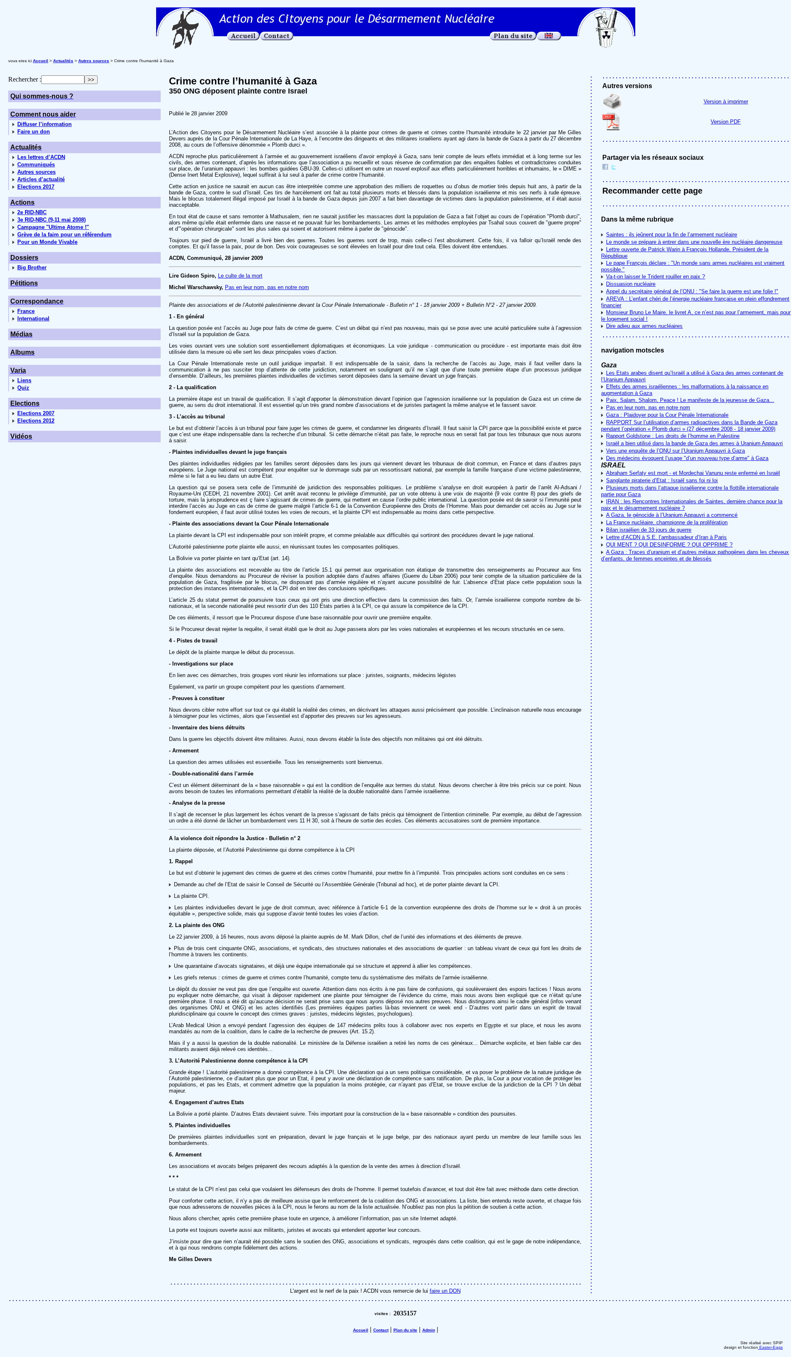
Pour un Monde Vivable (47, 242)
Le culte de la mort (240, 276)
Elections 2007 (35, 413)
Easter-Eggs (770, 1347)
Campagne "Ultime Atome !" (53, 227)
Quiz (23, 388)
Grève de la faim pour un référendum (64, 234)
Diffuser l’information (44, 124)
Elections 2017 (35, 187)
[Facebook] (605, 167)
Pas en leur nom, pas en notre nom (267, 287)
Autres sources (36, 172)
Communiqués (36, 164)
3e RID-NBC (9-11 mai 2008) (51, 220)
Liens (24, 380)
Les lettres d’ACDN (41, 157)
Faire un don (33, 131)
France (26, 311)
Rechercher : (24, 79)
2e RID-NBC (32, 212)
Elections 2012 (35, 421)
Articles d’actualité (41, 179)
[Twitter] (613, 167)
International (33, 318)
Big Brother (32, 267)
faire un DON (445, 1291)
